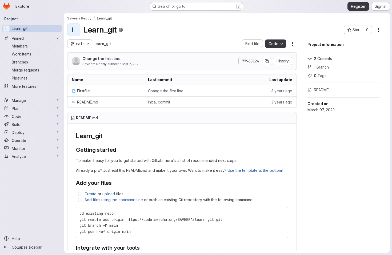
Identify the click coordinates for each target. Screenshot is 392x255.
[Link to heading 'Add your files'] (115, 183)
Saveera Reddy (94, 64)
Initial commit (159, 102)
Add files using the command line (114, 199)
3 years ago (281, 91)
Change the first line (101, 58)
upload (108, 194)
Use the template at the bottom (254, 170)
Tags (320, 75)
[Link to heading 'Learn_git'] (105, 136)
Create (91, 194)
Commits (323, 58)
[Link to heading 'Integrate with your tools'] (143, 247)
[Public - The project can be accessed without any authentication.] (121, 30)
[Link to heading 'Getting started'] (119, 149)
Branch (321, 67)
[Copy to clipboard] (281, 213)
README (321, 89)
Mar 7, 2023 (131, 64)
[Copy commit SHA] (266, 61)
